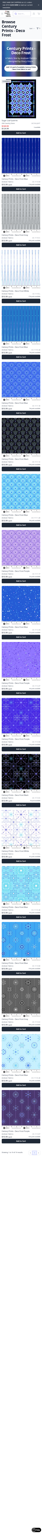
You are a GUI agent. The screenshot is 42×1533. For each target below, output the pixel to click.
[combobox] (22, 13)
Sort (31, 28)
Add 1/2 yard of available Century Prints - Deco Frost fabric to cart (21, 68)
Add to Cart (21, 133)
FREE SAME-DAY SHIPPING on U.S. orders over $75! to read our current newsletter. (18, 5)
